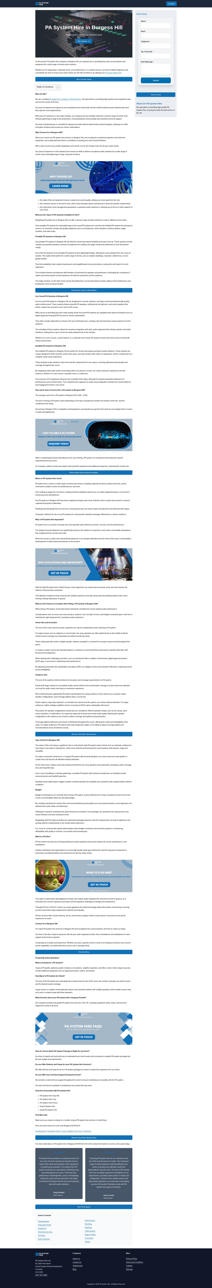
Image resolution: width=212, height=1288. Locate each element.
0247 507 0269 (41, 1275)
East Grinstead (44, 1239)
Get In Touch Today (84, 79)
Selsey (87, 1242)
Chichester (89, 1238)
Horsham (41, 1235)
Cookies (129, 1266)
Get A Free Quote (84, 1207)
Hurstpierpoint (40, 1131)
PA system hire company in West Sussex (65, 99)
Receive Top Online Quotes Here (84, 734)
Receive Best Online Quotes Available (84, 472)
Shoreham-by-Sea (45, 1232)
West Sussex (90, 1220)
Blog (74, 1269)
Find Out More (84, 952)
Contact (171, 4)
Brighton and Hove (74, 1131)
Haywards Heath (53, 1131)
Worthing (88, 1224)
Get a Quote (82, 41)
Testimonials (77, 1266)
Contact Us (77, 1262)
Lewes (63, 1131)
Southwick (87, 1131)
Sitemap (129, 1269)
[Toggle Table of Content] (56, 87)
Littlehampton (90, 1231)
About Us (76, 1259)
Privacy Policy (131, 1259)
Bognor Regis (90, 1235)
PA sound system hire (113, 73)
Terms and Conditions (134, 1262)
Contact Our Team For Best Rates (84, 290)
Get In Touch (156, 95)
